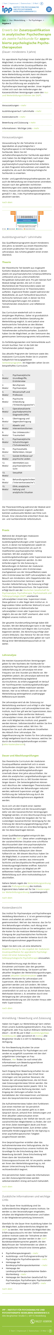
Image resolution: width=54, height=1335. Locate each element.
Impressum (14, 3)
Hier (14, 1059)
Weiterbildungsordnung (39, 883)
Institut (39, 1035)
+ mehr (34, 1253)
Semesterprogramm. (12, 362)
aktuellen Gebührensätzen (24, 975)
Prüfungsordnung (20, 886)
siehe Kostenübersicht (13, 744)
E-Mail (35, 3)
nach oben (7, 202)
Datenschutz (26, 3)
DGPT (19, 838)
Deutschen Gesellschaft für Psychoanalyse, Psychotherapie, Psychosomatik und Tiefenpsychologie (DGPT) (27, 593)
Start (5, 3)
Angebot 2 (6, 23)
